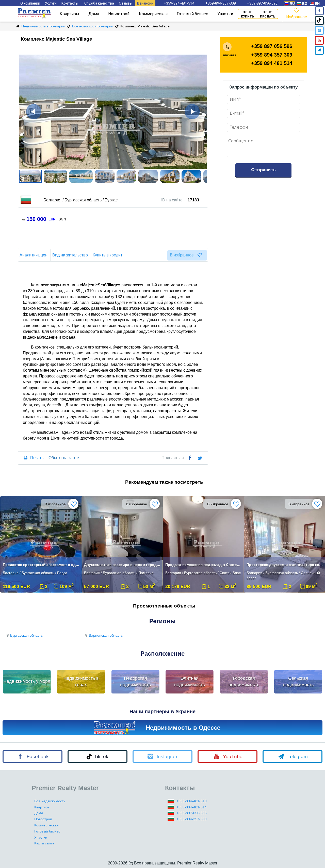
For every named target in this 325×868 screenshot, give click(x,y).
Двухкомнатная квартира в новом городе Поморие (122, 565)
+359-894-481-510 (191, 801)
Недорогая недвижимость (135, 681)
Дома (93, 13)
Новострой (118, 13)
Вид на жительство (70, 255)
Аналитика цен (33, 255)
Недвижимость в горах (81, 681)
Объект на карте (63, 458)
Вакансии (145, 3)
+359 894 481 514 (271, 63)
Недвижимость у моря (26, 681)
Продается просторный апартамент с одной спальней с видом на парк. (41, 565)
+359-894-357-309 (220, 3)
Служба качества (99, 3)
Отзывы (125, 3)
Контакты (69, 3)
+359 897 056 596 (271, 46)
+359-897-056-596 (262, 3)
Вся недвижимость (49, 801)
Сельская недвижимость (298, 681)
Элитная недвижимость (189, 681)
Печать (36, 458)
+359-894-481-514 (179, 3)
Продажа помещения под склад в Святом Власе (203, 565)
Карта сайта (44, 843)
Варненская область (106, 635)
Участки (225, 13)
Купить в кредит (107, 255)
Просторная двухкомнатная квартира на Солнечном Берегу (285, 565)
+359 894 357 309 (271, 55)
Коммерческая (153, 13)
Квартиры (69, 13)
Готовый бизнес (192, 13)
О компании (30, 3)
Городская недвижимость (244, 681)
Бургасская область (26, 635)
